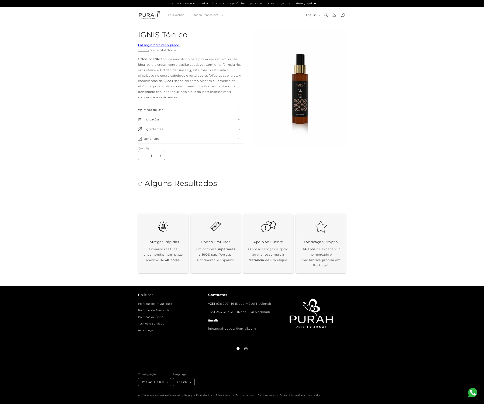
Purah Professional (158, 395)
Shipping (143, 50)
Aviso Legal (146, 330)
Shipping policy (267, 395)
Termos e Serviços (151, 323)
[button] (178, 15)
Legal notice (313, 395)
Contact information (291, 395)
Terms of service (245, 395)
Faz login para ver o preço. (159, 45)
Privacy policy (224, 395)
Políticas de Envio (151, 317)
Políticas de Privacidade (155, 303)
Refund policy (204, 395)
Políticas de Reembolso (154, 310)
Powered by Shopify (181, 395)
